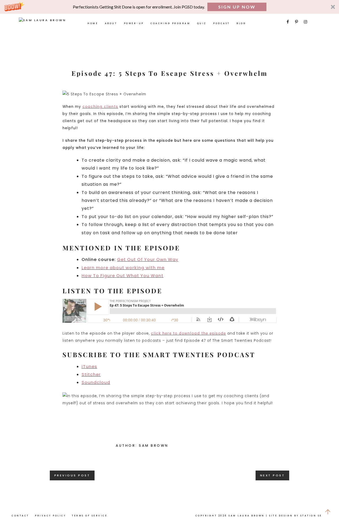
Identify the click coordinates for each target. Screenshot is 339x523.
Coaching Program (170, 23)
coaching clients (100, 106)
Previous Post (72, 475)
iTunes (89, 367)
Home (92, 23)
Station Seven (315, 515)
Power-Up (134, 23)
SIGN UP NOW (237, 6)
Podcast (221, 23)
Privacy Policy (50, 515)
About (111, 23)
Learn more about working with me (123, 268)
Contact (20, 515)
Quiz (202, 23)
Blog (241, 23)
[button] (169, 7)
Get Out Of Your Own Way (147, 259)
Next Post (272, 475)
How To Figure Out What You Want (122, 276)
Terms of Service (89, 515)
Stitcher (91, 374)
